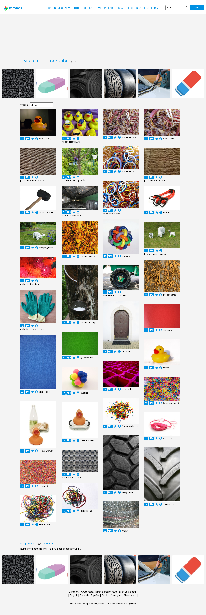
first (22, 543)
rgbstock (15, 8)
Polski (105, 595)
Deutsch (84, 595)
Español (95, 595)
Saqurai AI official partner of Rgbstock (120, 603)
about (133, 591)
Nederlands (130, 595)
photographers (138, 8)
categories (55, 8)
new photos (72, 8)
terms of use (122, 591)
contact (120, 8)
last (51, 543)
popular (88, 8)
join (197, 7)
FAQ (110, 8)
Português (116, 595)
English (73, 595)
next (46, 543)
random (101, 8)
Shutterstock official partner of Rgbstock (87, 603)
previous (29, 543)
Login (154, 8)
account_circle (36, 138)
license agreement (104, 591)
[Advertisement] (103, 35)
